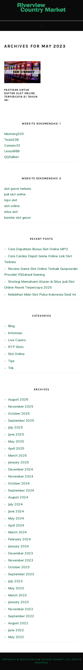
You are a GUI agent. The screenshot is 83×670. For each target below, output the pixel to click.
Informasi (15, 333)
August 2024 (18, 497)
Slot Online (16, 354)
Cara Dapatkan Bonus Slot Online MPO (38, 249)
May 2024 (16, 518)
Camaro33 (12, 145)
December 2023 (20, 553)
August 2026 (18, 399)
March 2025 (17, 455)
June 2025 (16, 434)
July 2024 (15, 504)
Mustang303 (14, 134)
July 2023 (15, 581)
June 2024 (16, 511)
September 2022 (21, 616)
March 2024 (17, 532)
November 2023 (20, 560)
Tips (11, 361)
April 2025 (16, 448)
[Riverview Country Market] (41, 14)
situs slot (11, 212)
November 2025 (20, 406)
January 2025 (18, 462)
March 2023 (17, 595)
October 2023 (19, 567)
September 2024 (21, 490)
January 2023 (18, 602)
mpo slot (10, 200)
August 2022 (18, 623)
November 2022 (20, 609)
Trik (11, 368)
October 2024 (19, 483)
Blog (11, 326)
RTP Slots (16, 347)
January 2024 (18, 546)
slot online (12, 206)
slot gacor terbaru (17, 189)
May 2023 (16, 588)
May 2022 (16, 637)
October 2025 (19, 413)
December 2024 (20, 469)
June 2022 (16, 630)
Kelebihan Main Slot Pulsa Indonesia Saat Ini (42, 294)
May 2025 (16, 441)
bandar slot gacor (17, 217)
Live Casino (17, 340)
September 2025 (21, 420)
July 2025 (15, 427)
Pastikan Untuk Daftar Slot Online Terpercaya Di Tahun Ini (21, 95)
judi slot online (15, 194)
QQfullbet (11, 157)
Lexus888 (12, 151)
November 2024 (20, 476)
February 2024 (19, 539)
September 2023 (21, 574)
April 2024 (16, 525)
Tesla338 (11, 140)
